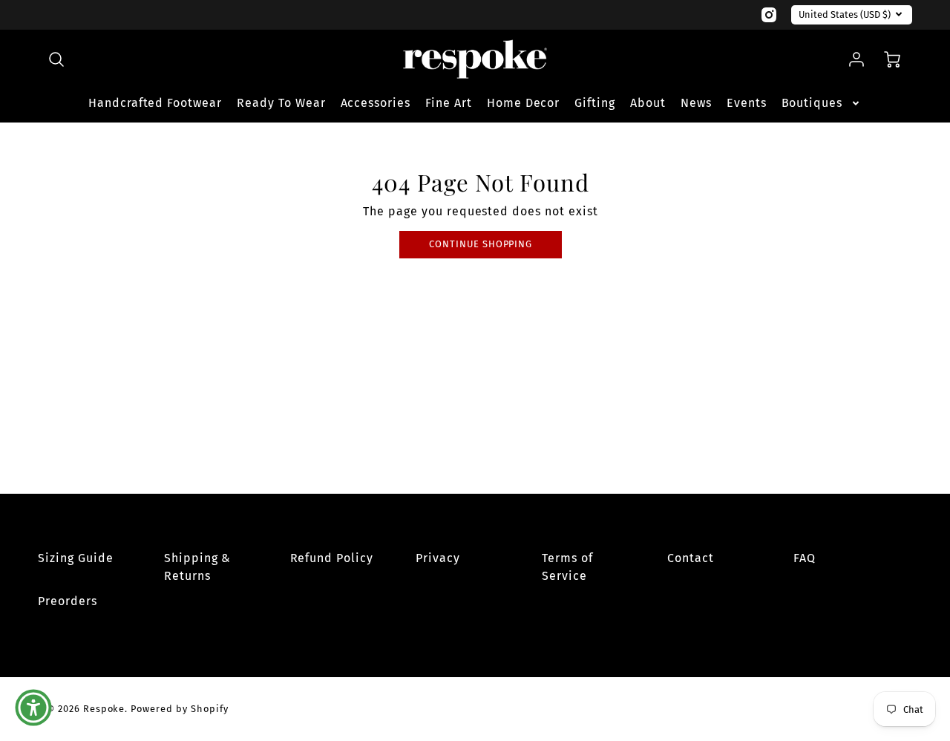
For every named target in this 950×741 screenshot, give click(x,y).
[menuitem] (155, 103)
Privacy (438, 558)
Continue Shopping (480, 243)
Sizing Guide (76, 558)
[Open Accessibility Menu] (33, 707)
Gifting (594, 103)
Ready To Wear (281, 103)
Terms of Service (567, 567)
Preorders (67, 601)
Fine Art (448, 103)
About (648, 103)
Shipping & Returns (198, 567)
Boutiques (812, 103)
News (696, 103)
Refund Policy (331, 558)
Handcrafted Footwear (155, 103)
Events (747, 103)
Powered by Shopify (179, 708)
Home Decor (523, 103)
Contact (690, 558)
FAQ (804, 558)
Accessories (376, 103)
